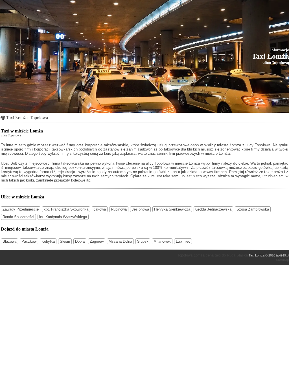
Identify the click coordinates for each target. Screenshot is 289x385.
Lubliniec (183, 241)
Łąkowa (99, 209)
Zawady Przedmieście (21, 209)
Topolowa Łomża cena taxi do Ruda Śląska (212, 255)
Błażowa (9, 241)
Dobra (80, 241)
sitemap (282, 259)
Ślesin (65, 241)
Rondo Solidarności (18, 217)
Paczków (28, 241)
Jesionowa (140, 209)
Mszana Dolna (120, 241)
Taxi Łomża (17, 117)
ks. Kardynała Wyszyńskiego (63, 217)
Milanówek (162, 241)
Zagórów (97, 241)
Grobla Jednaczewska (213, 209)
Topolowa (39, 117)
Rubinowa (119, 209)
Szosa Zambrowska (253, 209)
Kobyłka (48, 241)
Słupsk (142, 241)
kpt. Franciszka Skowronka (66, 209)
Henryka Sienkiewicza (172, 209)
